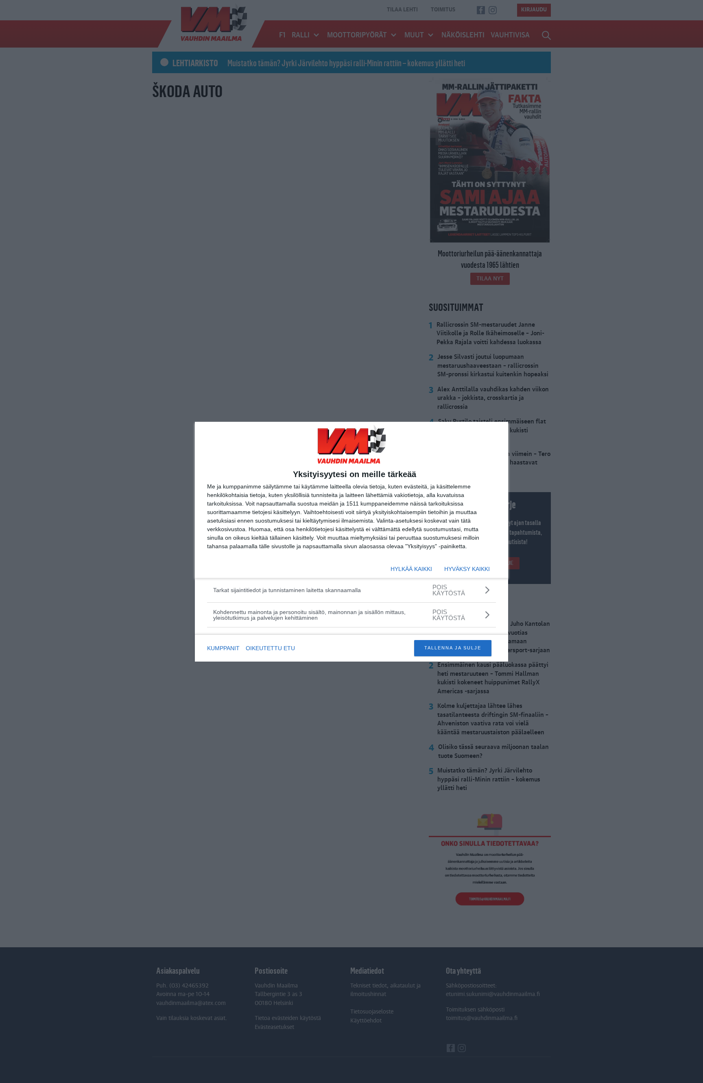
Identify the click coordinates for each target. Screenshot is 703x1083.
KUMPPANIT (223, 648)
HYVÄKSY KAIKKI (467, 569)
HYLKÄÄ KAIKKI (411, 569)
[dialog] (351, 542)
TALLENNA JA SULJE (452, 647)
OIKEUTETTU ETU (270, 648)
